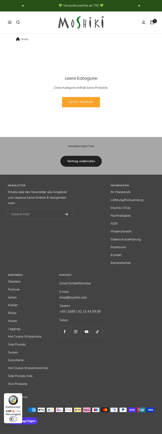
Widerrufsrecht (121, 231)
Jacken (12, 297)
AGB (114, 223)
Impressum (118, 247)
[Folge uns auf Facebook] (64, 331)
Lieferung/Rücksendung (127, 200)
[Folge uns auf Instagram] (75, 331)
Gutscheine (16, 360)
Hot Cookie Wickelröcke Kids (28, 368)
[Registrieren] (66, 214)
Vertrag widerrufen (81, 161)
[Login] (143, 22)
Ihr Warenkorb (120, 192)
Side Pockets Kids (20, 376)
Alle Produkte (17, 384)
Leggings (14, 329)
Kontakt (116, 255)
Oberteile (14, 281)
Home (24, 39)
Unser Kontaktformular (75, 283)
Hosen (12, 321)
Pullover (14, 289)
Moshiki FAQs (120, 208)
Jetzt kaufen (81, 102)
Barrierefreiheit (121, 263)
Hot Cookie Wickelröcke (24, 336)
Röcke (12, 313)
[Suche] (18, 22)
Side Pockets (17, 344)
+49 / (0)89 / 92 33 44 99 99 (80, 311)
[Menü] (20, 395)
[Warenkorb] (152, 22)
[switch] (13, 419)
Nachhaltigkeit (121, 215)
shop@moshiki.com (73, 297)
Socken (13, 352)
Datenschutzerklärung (126, 239)
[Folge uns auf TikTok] (97, 331)
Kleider (13, 305)
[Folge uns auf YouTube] (86, 331)
